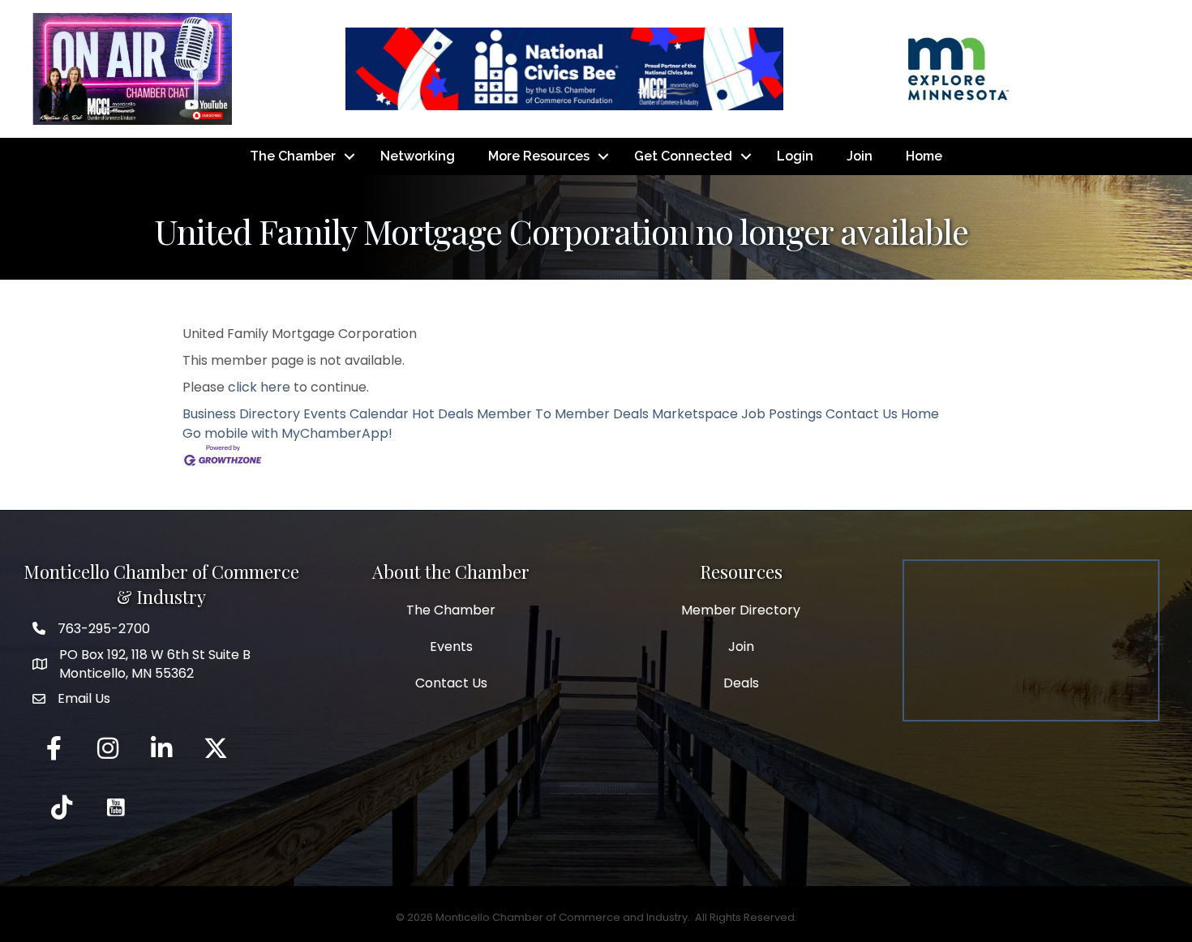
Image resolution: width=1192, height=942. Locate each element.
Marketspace (695, 414)
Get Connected (683, 156)
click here (259, 387)
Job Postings (781, 414)
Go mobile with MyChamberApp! (287, 433)
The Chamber (293, 156)
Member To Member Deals (563, 414)
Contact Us (861, 414)
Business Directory (241, 414)
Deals (741, 683)
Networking (417, 156)
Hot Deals (443, 414)
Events (451, 646)
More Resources (539, 156)
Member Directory (740, 610)
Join (860, 156)
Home (924, 156)
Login (795, 156)
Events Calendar (356, 414)
